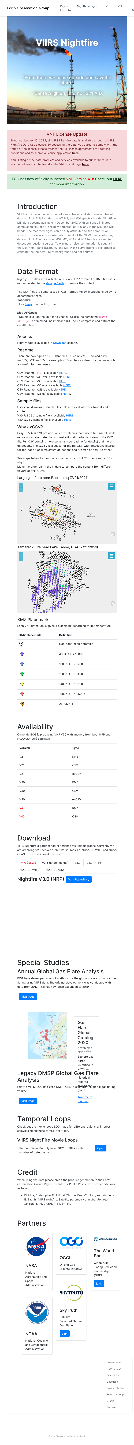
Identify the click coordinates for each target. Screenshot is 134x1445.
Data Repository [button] (78, 879)
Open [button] (100, 1148)
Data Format (114, 1369)
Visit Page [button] (28, 996)
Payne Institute (65, 8)
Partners (111, 1407)
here (75, 153)
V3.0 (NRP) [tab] (93, 862)
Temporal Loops (116, 1394)
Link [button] (64, 1333)
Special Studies (115, 1388)
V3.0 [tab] (77, 862)
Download (112, 1381)
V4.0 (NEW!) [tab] (28, 862)
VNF (120, 6)
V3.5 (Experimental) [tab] (55, 862)
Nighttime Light (87, 6)
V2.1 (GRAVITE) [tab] (30, 870)
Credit (110, 1400)
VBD (108, 6)
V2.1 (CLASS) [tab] (55, 870)
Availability (113, 1375)
